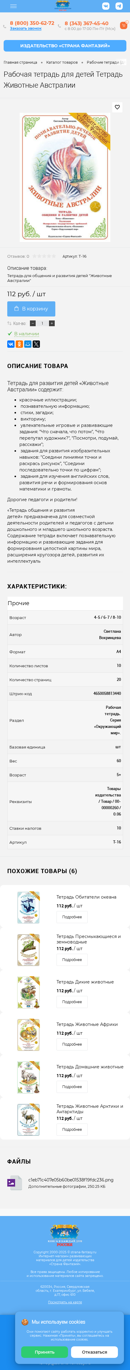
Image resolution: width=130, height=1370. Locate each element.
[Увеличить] (65, 177)
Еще (13, 6)
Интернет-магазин (65, 46)
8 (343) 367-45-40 (87, 23)
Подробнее (72, 917)
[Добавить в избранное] (117, 107)
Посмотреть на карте (65, 1302)
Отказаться (94, 1352)
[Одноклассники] (19, 344)
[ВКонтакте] (11, 344)
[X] (36, 344)
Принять (44, 1352)
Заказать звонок (25, 28)
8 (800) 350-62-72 (32, 23)
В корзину (35, 309)
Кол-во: (19, 323)
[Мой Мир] (27, 344)
